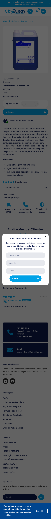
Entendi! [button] (39, 511)
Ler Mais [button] (7, 515)
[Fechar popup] (45, 236)
